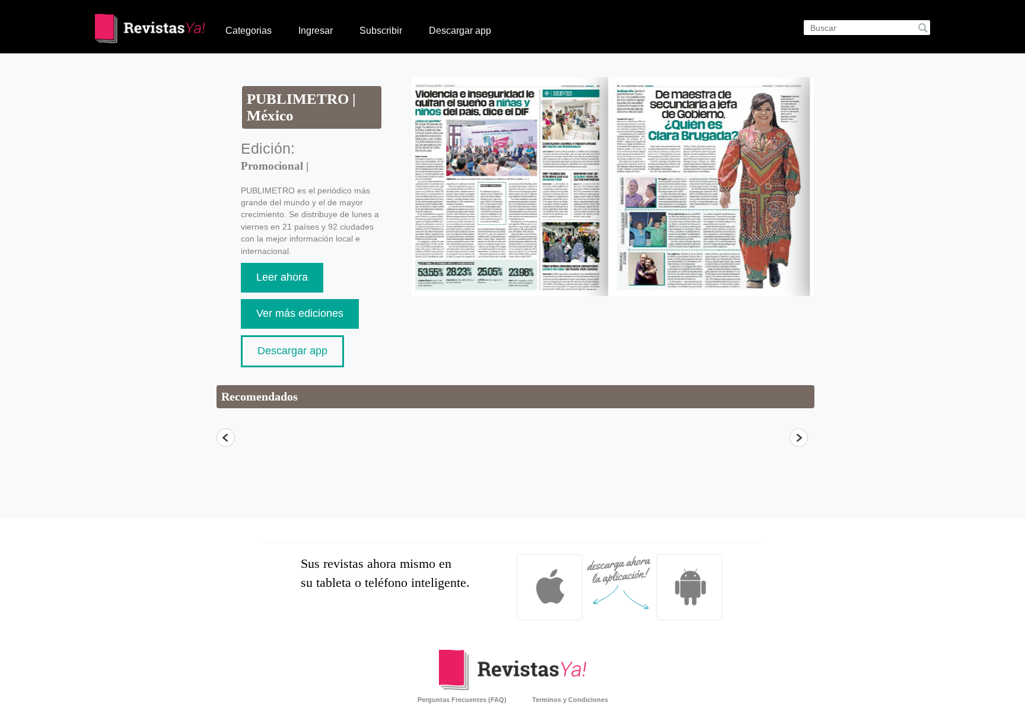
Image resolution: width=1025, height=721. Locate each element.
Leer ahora (282, 277)
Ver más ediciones (299, 313)
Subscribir (380, 31)
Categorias (248, 31)
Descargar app (460, 31)
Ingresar (315, 31)
